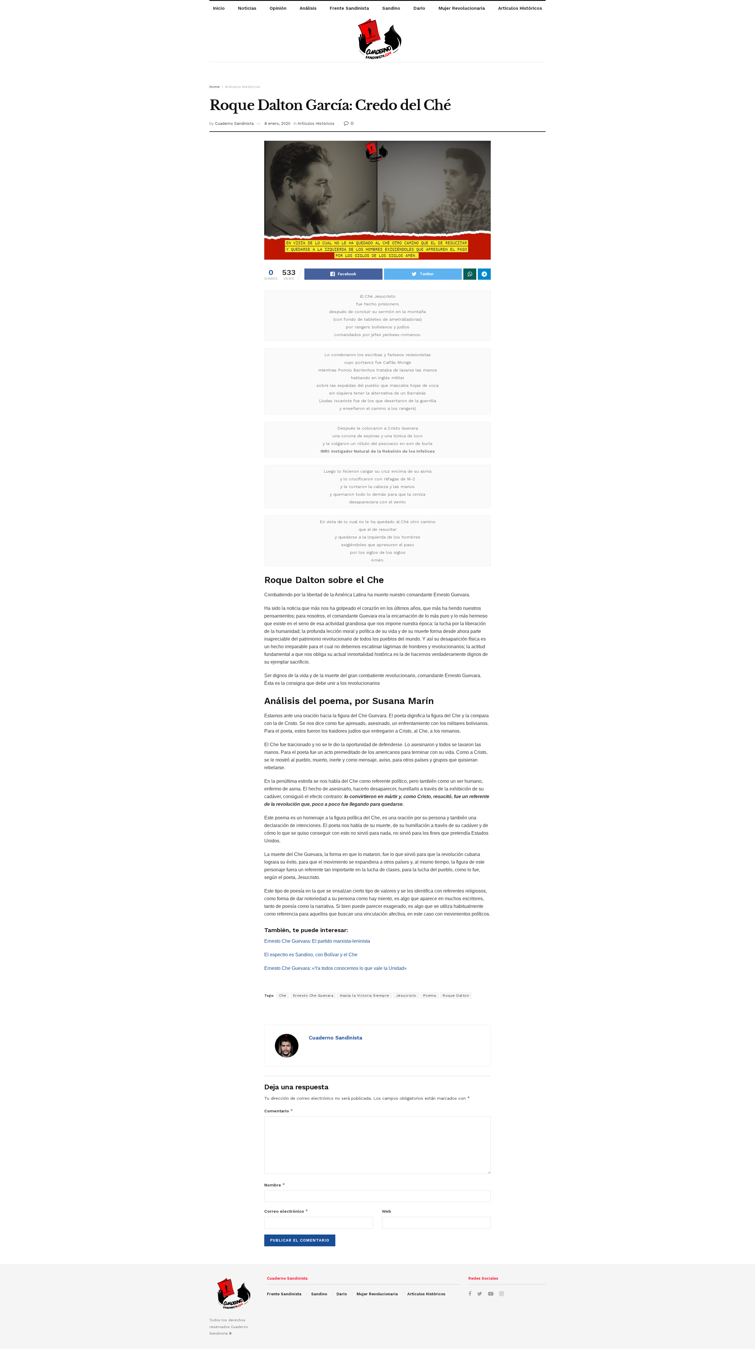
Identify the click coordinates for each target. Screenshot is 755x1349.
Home (214, 87)
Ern (268, 941)
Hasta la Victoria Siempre (364, 995)
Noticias (247, 8)
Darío (419, 8)
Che (282, 995)
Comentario (278, 1111)
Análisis (308, 8)
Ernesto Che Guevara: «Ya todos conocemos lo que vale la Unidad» (335, 968)
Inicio (219, 8)
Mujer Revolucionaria (462, 8)
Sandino (391, 8)
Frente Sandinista (349, 8)
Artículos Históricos (520, 8)
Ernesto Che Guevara (313, 995)
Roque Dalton (456, 995)
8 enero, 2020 (277, 123)
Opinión (278, 8)
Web (386, 1211)
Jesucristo (406, 995)
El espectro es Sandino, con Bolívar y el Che (310, 954)
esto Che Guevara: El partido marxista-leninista (321, 941)
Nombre (274, 1185)
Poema (429, 995)
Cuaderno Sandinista (234, 123)
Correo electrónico (286, 1211)
